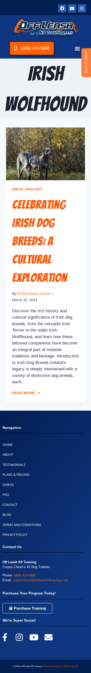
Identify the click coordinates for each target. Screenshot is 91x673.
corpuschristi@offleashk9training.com (40, 580)
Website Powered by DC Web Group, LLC (60, 666)
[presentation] (45, 154)
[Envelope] (48, 637)
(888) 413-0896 (25, 575)
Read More (26, 393)
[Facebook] (62, 8)
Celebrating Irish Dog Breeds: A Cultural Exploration (39, 241)
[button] (77, 48)
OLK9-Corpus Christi (33, 294)
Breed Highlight (27, 189)
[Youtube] (72, 8)
